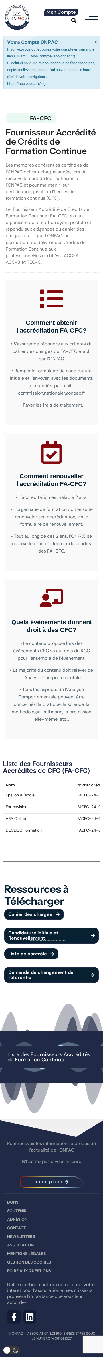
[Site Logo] (17, 16)
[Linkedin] (30, 1317)
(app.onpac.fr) (53, 56)
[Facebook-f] (14, 1317)
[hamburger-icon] (91, 17)
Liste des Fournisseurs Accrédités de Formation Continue (48, 1057)
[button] (73, 20)
